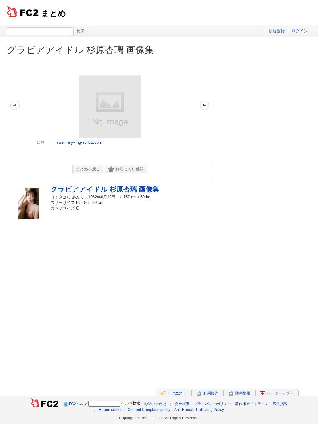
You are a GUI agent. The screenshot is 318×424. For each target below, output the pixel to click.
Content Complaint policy (149, 410)
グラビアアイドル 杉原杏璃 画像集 (80, 50)
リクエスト (177, 393)
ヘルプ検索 (130, 403)
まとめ (53, 13)
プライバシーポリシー (212, 404)
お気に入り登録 (129, 169)
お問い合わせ (155, 404)
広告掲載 (280, 404)
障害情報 (242, 393)
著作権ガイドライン (252, 404)
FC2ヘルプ (78, 404)
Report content (111, 410)
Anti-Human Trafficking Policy (199, 410)
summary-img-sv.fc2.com (79, 142)
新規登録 (277, 31)
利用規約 (210, 393)
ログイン (300, 31)
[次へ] (204, 110)
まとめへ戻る (88, 169)
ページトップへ (280, 393)
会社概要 (182, 404)
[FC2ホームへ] (45, 404)
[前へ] (15, 110)
